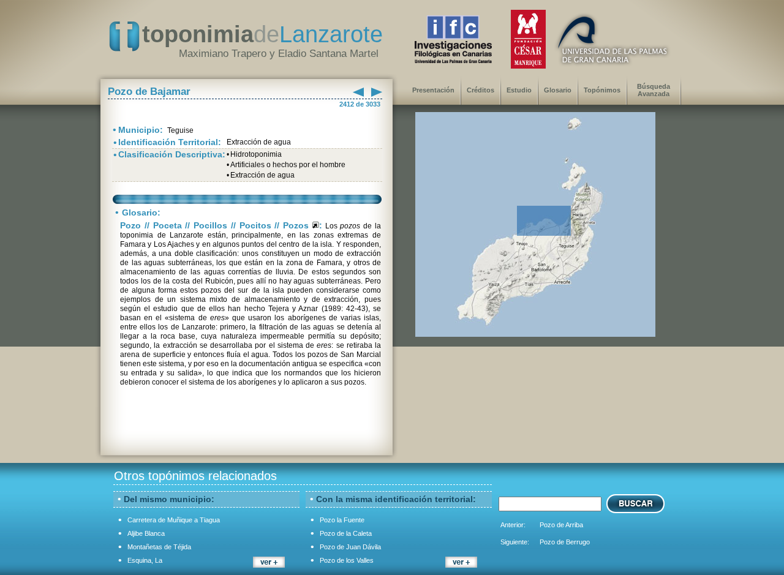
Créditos (480, 90)
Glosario (557, 90)
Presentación (433, 90)
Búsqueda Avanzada (653, 90)
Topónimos (602, 90)
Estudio (519, 90)
